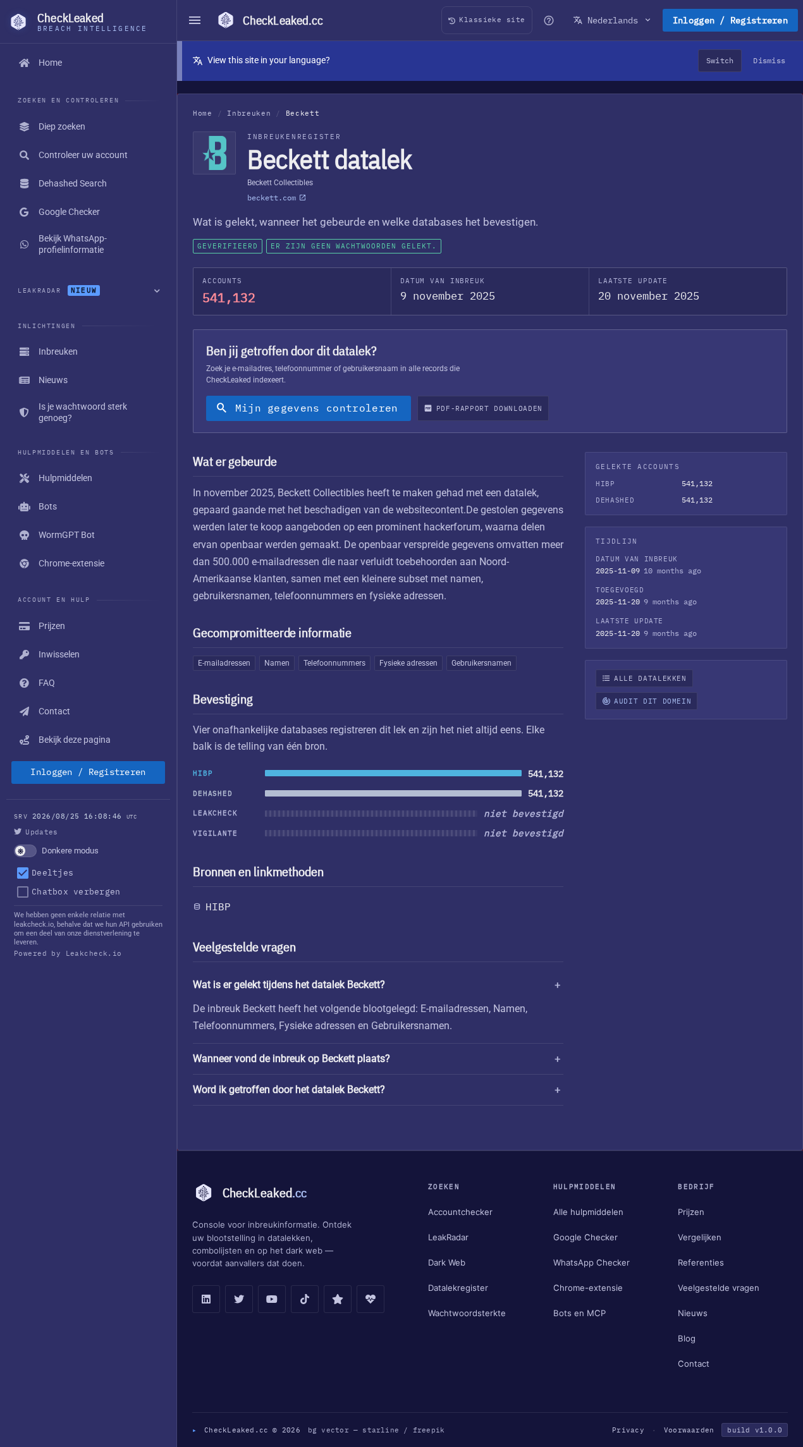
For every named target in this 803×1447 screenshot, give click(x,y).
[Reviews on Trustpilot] (338, 1299)
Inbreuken (249, 113)
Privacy (628, 1430)
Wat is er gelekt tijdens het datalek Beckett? (289, 985)
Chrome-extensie (588, 1288)
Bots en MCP (579, 1313)
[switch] (88, 851)
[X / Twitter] (239, 1299)
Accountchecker (460, 1212)
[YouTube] (272, 1299)
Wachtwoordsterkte (467, 1313)
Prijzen (691, 1212)
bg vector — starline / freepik (376, 1430)
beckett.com (271, 197)
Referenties (701, 1262)
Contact (693, 1363)
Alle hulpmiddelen (588, 1212)
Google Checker (585, 1237)
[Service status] (370, 1299)
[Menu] (195, 20)
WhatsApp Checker (591, 1262)
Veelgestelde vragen (718, 1288)
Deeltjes (52, 872)
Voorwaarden (689, 1430)
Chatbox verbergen (76, 891)
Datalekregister (458, 1288)
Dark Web (446, 1262)
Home (202, 113)
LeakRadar (448, 1237)
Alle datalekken (650, 678)
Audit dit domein (652, 701)
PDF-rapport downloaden (489, 408)
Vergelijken (699, 1237)
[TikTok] (305, 1299)
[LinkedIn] (206, 1299)
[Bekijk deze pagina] (549, 20)
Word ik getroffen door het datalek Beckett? (289, 1090)
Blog (687, 1338)
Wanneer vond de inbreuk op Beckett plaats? (291, 1059)
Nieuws (693, 1313)
